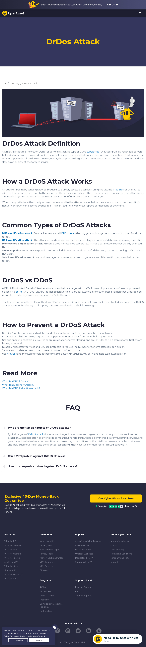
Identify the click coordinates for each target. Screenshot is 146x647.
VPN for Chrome (12, 545)
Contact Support (83, 595)
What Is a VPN (47, 541)
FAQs (78, 591)
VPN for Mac (10, 549)
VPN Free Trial (82, 545)
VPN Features (47, 562)
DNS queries (68, 233)
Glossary (14, 83)
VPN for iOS (10, 578)
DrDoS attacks (36, 434)
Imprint (114, 562)
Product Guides (83, 587)
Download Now (83, 549)
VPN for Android (12, 553)
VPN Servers (46, 566)
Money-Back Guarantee (51, 558)
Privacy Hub (46, 545)
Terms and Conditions (121, 553)
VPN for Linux (11, 566)
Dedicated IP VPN (84, 558)
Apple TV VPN (11, 562)
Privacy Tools (46, 553)
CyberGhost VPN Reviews (88, 541)
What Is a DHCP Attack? (16, 381)
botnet (20, 291)
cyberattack (93, 151)
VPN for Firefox (12, 558)
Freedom (44, 599)
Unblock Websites (84, 553)
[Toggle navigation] (140, 13)
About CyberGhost (119, 541)
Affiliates (44, 587)
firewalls (12, 353)
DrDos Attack (29, 83)
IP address (118, 189)
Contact (114, 545)
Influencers (45, 591)
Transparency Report (50, 549)
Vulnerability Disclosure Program (51, 605)
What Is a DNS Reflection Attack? (21, 388)
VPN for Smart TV (13, 574)
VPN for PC (10, 541)
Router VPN (10, 570)
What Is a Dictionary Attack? (18, 385)
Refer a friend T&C (119, 558)
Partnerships (46, 611)
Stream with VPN (84, 562)
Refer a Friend (47, 595)
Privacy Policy (117, 549)
